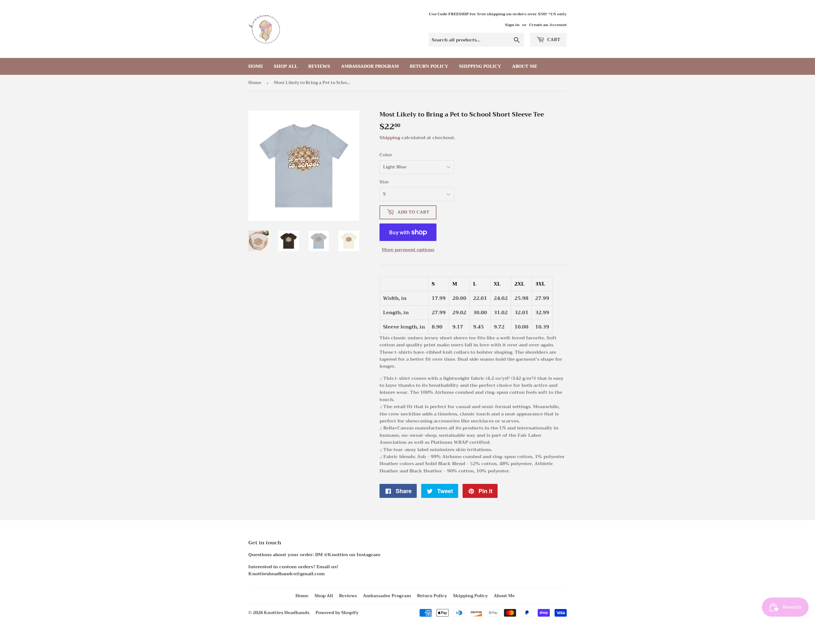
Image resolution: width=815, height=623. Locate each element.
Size (384, 181)
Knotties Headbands (286, 612)
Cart (553, 39)
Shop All (285, 66)
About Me (524, 66)
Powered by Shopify (336, 612)
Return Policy (429, 66)
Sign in (512, 25)
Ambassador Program (370, 66)
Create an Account (548, 25)
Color (385, 154)
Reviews (319, 66)
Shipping (389, 137)
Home (255, 66)
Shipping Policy (480, 66)
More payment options (408, 249)
